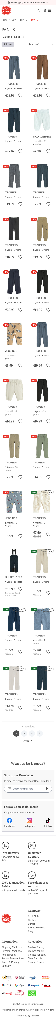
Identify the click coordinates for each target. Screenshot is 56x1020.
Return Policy (9, 954)
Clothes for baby (37, 954)
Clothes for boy (36, 947)
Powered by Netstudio (28, 1016)
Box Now (6, 965)
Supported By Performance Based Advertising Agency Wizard (28, 1010)
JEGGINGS (11, 351)
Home (4, 20)
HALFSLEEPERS (42, 136)
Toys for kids (35, 958)
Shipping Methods (12, 947)
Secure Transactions (13, 958)
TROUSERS (11, 83)
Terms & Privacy (10, 962)
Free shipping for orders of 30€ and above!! (29, 2)
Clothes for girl (36, 951)
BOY (14, 20)
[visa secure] (34, 978)
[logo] (6, 10)
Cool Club (33, 916)
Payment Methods (12, 951)
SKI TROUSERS (13, 577)
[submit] (47, 788)
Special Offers (36, 962)
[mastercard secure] (47, 978)
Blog (30, 931)
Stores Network (36, 927)
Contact (32, 920)
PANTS (23, 20)
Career (31, 923)
